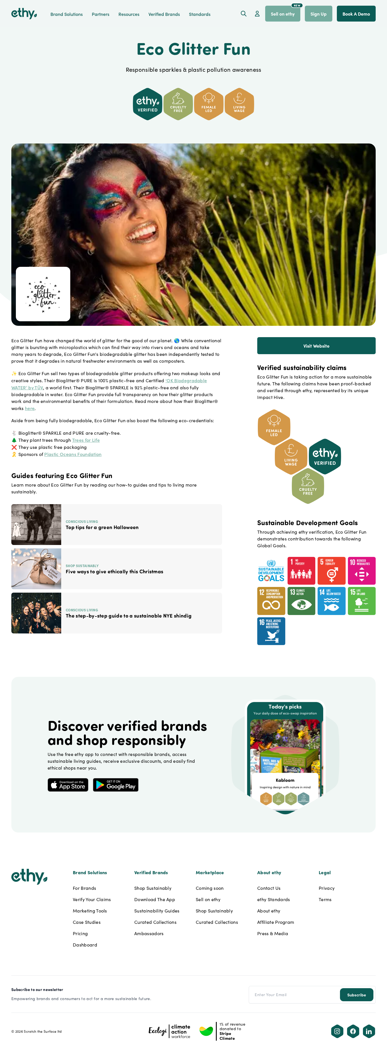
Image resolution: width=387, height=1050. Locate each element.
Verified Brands (164, 14)
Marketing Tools (90, 911)
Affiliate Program (275, 922)
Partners (100, 14)
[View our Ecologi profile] (169, 1031)
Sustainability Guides (157, 911)
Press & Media (272, 933)
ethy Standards (273, 899)
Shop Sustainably (152, 888)
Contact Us (268, 888)
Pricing (80, 933)
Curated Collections (155, 922)
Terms (325, 899)
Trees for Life (86, 440)
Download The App (154, 899)
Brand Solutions (66, 14)
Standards (199, 14)
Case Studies (87, 922)
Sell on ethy (208, 899)
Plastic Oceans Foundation (72, 454)
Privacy (327, 888)
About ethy (268, 911)
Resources (128, 14)
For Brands (84, 888)
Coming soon (210, 888)
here (30, 408)
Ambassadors (149, 933)
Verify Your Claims (92, 899)
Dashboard (85, 945)
